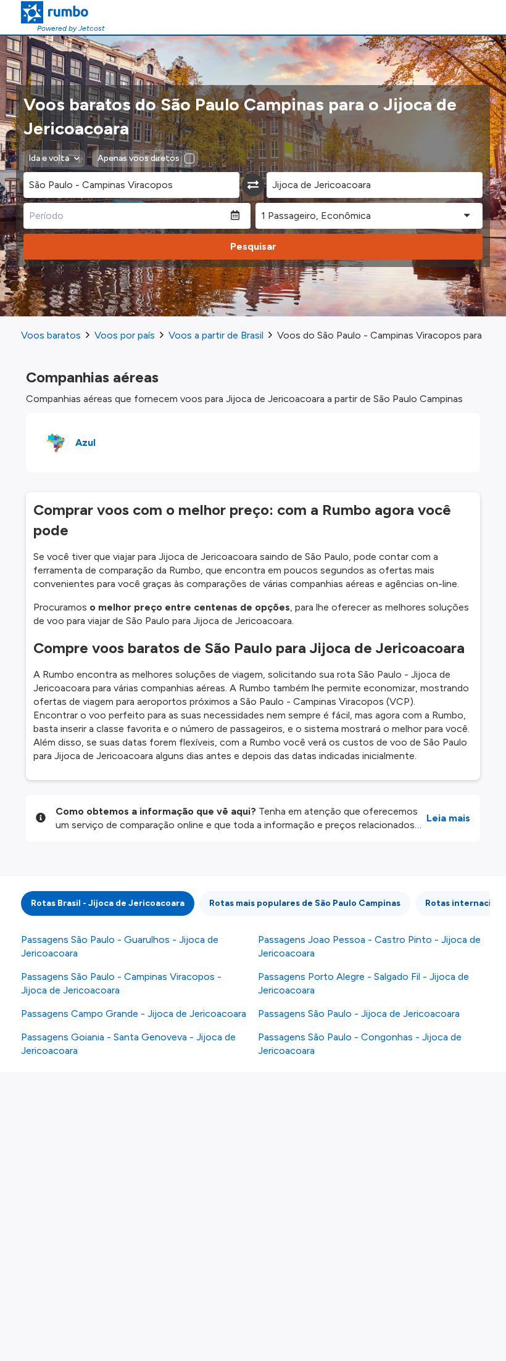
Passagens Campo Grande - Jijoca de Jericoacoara (133, 1013)
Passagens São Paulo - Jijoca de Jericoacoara (359, 1013)
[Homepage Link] (63, 12)
